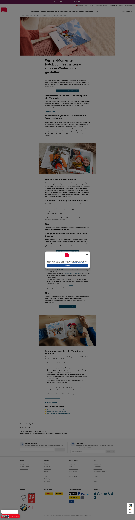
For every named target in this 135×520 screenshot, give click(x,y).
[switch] (130, 512)
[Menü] (133, 504)
